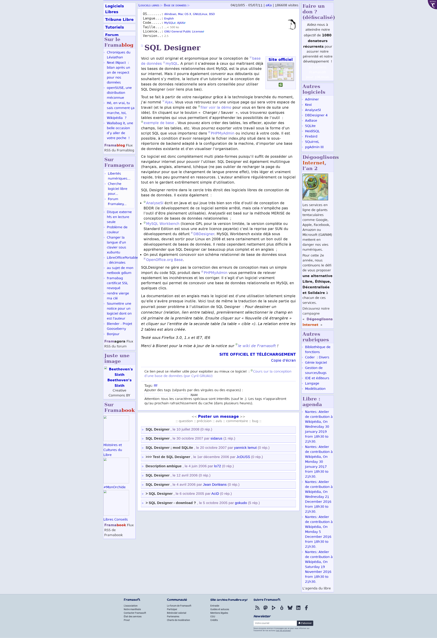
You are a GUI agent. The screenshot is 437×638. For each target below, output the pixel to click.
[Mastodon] (265, 610)
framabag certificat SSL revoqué (117, 283)
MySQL (169, 23)
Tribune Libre (119, 19)
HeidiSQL (312, 131)
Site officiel (281, 59)
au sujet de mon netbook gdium (120, 271)
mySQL (172, 64)
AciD (215, 494)
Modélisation (315, 389)
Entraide (214, 605)
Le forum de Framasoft (179, 605)
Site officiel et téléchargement (257, 354)
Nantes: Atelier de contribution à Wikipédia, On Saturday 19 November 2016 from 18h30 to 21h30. (319, 567)
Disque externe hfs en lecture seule (119, 217)
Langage (312, 383)
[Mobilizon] (282, 610)
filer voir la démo (216, 108)
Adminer (312, 99)
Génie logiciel (316, 362)
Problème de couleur (117, 230)
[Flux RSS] (257, 610)
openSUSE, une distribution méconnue (119, 93)
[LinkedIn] (298, 610)
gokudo (241, 503)
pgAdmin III (314, 147)
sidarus (216, 438)
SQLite (310, 126)
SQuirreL (312, 142)
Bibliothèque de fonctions (317, 350)
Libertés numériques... (119, 176)
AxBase (311, 120)
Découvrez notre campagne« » (317, 317)
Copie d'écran (283, 361)
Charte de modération (178, 620)
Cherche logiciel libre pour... (117, 189)
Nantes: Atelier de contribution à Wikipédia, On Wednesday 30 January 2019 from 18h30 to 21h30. (319, 427)
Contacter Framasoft (135, 613)
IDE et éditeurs (317, 378)
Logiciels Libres (114, 9)
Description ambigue (164, 466)
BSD (212, 14)
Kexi (308, 105)
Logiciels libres (148, 5)
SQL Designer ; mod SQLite (169, 448)
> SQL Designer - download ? (171, 503)
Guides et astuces (219, 609)
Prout (127, 620)
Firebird (311, 136)
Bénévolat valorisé (176, 613)
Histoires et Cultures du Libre (112, 450)
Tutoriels (114, 27)
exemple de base (159, 123)
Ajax (169, 102)
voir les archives (283, 630)
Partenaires (173, 616)
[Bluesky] (290, 610)
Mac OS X (184, 14)
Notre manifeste (132, 609)
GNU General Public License (183, 32)
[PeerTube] (273, 610)
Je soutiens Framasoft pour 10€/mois (317, 72)
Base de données (175, 5)
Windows (170, 14)
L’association (131, 605)
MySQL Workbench (162, 224)
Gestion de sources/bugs (316, 371)
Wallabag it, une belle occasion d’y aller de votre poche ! (120, 131)
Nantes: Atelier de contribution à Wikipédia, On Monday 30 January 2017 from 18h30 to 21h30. (319, 462)
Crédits (214, 620)
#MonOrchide (114, 487)
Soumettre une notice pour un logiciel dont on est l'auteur (119, 311)
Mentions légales (219, 613)
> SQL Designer (159, 494)
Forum (112, 35)
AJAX (180, 23)
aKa (269, 5)
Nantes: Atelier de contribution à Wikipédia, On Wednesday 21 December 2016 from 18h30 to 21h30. (319, 497)
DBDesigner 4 (316, 115)
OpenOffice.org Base (164, 260)
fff (155, 386)
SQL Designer (158, 429)
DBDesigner (203, 234)
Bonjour (113, 334)
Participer (172, 609)
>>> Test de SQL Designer (168, 457)
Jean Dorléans (215, 484)
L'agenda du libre (316, 588)
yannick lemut (245, 448)
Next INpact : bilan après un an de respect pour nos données (118, 73)
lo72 (217, 466)
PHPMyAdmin (222, 133)
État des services (133, 616)
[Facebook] (306, 610)
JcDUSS (243, 457)
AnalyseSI (154, 203)
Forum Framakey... (117, 202)
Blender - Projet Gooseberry (119, 327)
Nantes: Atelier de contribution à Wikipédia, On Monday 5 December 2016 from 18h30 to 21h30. (319, 532)
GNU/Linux (200, 14)
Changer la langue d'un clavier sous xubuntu (116, 245)
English (169, 19)
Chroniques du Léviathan (118, 55)
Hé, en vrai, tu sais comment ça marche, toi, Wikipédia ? (121, 111)
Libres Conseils (115, 519)
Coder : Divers (317, 357)
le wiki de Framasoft (257, 345)
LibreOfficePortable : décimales (122, 260)
